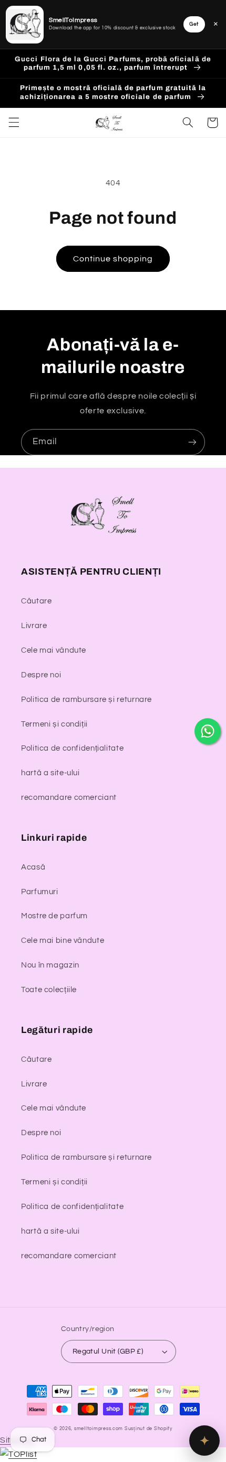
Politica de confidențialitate (72, 748)
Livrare (34, 626)
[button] (14, 123)
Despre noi (41, 675)
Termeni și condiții (54, 724)
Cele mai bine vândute (62, 940)
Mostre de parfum (54, 916)
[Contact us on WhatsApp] (207, 731)
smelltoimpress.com (98, 1428)
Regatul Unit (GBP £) (108, 1351)
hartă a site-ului (50, 773)
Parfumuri (39, 892)
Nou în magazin (50, 965)
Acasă (33, 867)
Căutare (36, 601)
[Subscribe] (192, 442)
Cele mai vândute (53, 650)
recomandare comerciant (69, 797)
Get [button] (194, 24)
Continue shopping (113, 259)
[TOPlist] (18, 1454)
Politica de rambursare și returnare (86, 699)
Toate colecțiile (49, 990)
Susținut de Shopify (148, 1428)
